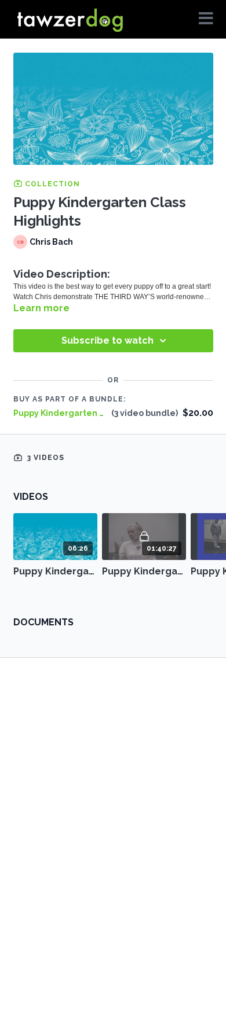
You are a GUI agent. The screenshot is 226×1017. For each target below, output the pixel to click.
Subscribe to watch (107, 340)
